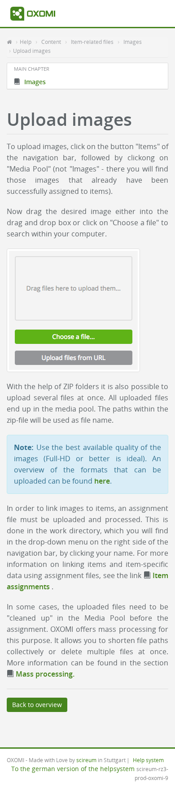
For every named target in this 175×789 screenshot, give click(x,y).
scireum (86, 759)
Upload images (32, 50)
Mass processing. (44, 674)
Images (132, 41)
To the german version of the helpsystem (73, 768)
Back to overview (37, 704)
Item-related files (92, 41)
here (102, 481)
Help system (148, 759)
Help (25, 41)
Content (51, 41)
